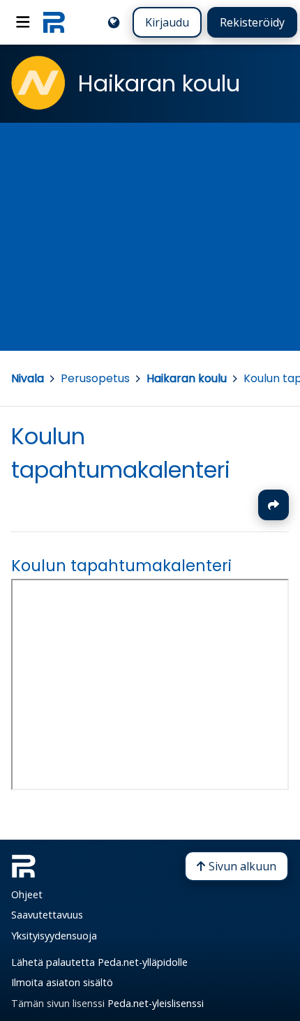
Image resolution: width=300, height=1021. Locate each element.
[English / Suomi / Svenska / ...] (113, 22)
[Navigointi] (23, 22)
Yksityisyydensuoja (54, 935)
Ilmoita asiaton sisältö (62, 982)
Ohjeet (27, 894)
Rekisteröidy (252, 22)
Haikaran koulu (187, 378)
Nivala (27, 378)
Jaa (273, 505)
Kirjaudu (167, 22)
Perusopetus (95, 378)
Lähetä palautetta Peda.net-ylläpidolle (99, 962)
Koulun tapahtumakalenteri (121, 565)
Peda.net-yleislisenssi (155, 1003)
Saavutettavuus (47, 914)
